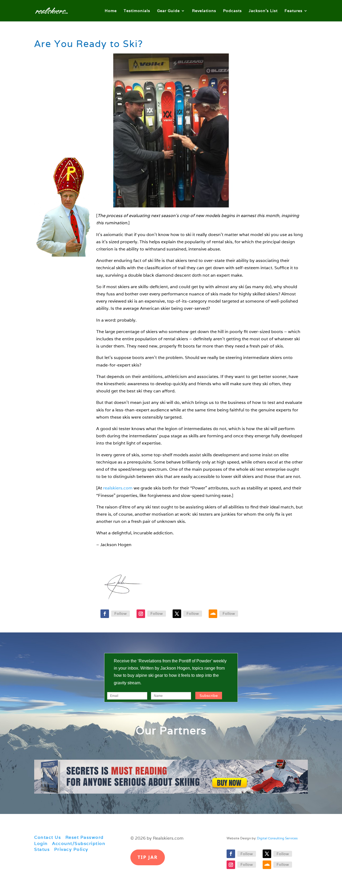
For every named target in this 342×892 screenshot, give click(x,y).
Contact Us (47, 837)
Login (41, 843)
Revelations (204, 11)
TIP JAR (148, 857)
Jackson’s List (263, 11)
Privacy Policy (71, 849)
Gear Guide (168, 11)
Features (293, 11)
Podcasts (232, 11)
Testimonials (137, 11)
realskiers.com (118, 488)
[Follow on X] (177, 613)
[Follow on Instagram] (141, 613)
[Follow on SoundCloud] (213, 613)
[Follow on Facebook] (104, 613)
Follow (120, 613)
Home (111, 11)
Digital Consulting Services (277, 838)
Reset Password (84, 837)
